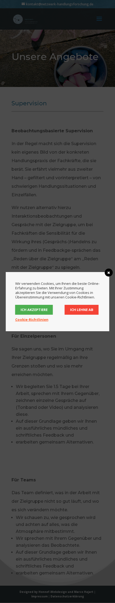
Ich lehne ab (81, 309)
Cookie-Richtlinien (31, 319)
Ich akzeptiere (34, 309)
